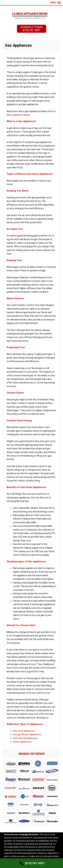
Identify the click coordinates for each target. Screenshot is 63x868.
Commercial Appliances (25, 738)
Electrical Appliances (24, 731)
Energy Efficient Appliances (27, 734)
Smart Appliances (22, 741)
